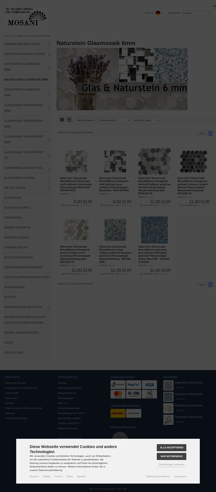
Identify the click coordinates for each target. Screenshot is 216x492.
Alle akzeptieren (171, 447)
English (46, 476)
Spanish (81, 476)
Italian (69, 476)
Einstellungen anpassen (171, 464)
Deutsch (34, 476)
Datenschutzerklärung (157, 476)
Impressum (180, 476)
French (58, 476)
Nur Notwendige (172, 456)
